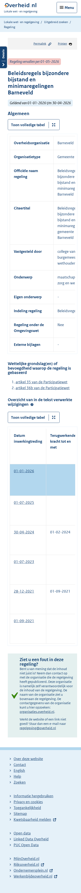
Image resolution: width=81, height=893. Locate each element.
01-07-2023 (24, 561)
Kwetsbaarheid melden (32, 819)
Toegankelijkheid (27, 807)
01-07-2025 (24, 502)
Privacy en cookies (28, 801)
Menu (69, 7)
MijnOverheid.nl (26, 858)
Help (17, 776)
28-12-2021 (24, 591)
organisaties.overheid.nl (37, 712)
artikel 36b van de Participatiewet (43, 387)
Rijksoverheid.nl (26, 864)
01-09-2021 (24, 620)
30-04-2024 (24, 532)
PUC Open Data (26, 845)
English (19, 770)
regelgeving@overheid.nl (38, 728)
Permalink (39, 43)
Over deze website (28, 758)
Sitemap (20, 813)
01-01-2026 (24, 471)
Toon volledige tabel (28, 124)
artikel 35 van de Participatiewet (41, 382)
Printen (62, 43)
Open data (22, 833)
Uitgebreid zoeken (56, 22)
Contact (20, 764)
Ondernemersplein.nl (31, 870)
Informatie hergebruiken (33, 796)
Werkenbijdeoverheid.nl (33, 876)
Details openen (3, 57)
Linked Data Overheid (31, 839)
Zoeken (20, 782)
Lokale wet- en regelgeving (21, 22)
